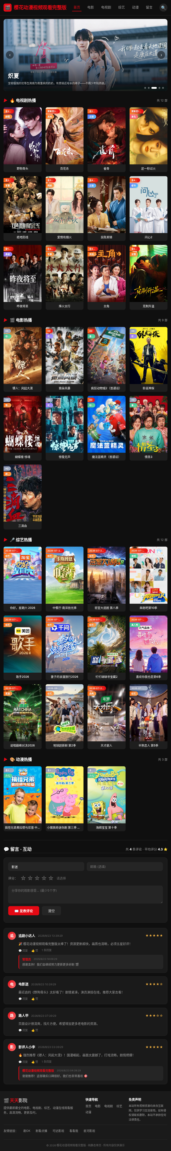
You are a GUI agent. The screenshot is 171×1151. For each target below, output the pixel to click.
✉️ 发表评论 (23, 911)
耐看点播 (41, 1130)
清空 (51, 911)
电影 (90, 7)
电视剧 (106, 7)
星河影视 (89, 1130)
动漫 (135, 7)
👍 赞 (34, 950)
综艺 (121, 7)
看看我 (73, 1130)
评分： (13, 878)
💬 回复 (23, 950)
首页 (76, 7)
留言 (149, 7)
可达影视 (58, 1130)
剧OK (26, 1130)
